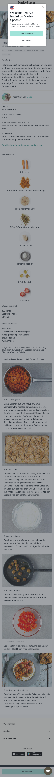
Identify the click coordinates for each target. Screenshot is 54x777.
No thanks (26, 40)
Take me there (26, 34)
